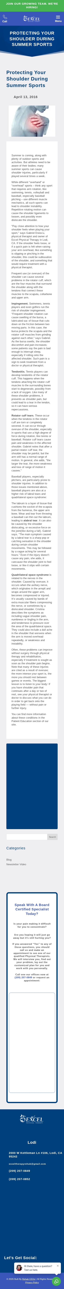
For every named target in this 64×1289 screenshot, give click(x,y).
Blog (8, 859)
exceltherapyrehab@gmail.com (27, 1164)
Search (52, 837)
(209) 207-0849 (23, 977)
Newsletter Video (16, 864)
